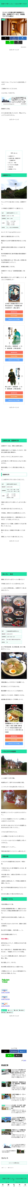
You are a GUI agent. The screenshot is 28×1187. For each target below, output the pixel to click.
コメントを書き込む (14, 1163)
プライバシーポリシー (20, 1182)
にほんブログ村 (5, 992)
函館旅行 (22, 1010)
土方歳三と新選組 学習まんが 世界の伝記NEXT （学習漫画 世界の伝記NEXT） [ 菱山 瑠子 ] (13, 306)
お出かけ (4, 1010)
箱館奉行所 (10, 1012)
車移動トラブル (12, 169)
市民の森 (11, 167)
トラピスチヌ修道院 (13, 165)
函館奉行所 (12, 160)
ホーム (7, 1182)
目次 (12, 153)
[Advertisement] (14, 65)
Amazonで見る (14, 315)
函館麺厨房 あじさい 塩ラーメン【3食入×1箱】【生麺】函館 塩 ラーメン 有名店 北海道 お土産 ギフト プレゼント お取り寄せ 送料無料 (14, 728)
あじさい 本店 (12, 162)
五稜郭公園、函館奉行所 (14, 158)
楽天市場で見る (14, 312)
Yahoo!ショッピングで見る (14, 319)
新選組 (4, 1012)
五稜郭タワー (12, 156)
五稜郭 (16, 1010)
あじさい (11, 1010)
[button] (18, 42)
